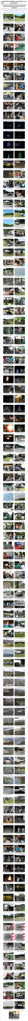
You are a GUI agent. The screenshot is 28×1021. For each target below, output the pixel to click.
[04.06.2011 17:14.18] (19, 627)
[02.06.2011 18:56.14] (8, 89)
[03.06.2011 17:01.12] (8, 304)
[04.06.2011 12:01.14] (19, 519)
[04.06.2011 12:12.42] (19, 549)
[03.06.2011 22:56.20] (8, 383)
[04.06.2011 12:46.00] (8, 578)
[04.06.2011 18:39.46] (8, 793)
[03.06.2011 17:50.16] (8, 324)
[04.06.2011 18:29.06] (8, 735)
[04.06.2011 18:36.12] (8, 774)
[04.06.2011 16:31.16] (8, 627)
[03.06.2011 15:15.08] (8, 295)
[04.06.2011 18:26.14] (19, 705)
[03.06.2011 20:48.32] (19, 363)
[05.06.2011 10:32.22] (19, 920)
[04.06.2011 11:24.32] (19, 490)
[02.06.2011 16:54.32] (19, 40)
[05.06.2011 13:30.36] (19, 989)
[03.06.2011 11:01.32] (19, 207)
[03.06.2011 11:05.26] (19, 216)
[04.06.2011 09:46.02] (19, 451)
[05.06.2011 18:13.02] (19, 1008)
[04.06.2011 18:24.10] (8, 695)
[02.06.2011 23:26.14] (8, 177)
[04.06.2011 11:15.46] (19, 480)
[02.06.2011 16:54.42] (8, 50)
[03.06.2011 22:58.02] (8, 392)
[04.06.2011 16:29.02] (8, 617)
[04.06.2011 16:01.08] (8, 607)
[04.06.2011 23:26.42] (19, 871)
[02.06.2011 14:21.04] (19, 21)
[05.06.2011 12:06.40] (8, 989)
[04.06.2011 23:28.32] (8, 891)
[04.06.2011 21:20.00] (8, 823)
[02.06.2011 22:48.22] (8, 128)
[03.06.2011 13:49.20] (19, 236)
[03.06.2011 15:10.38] (8, 285)
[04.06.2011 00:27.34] (8, 422)
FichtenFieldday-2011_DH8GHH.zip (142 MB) (17, 10)
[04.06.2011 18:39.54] (19, 793)
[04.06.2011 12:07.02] (19, 539)
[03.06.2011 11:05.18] (8, 216)
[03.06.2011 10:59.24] (19, 197)
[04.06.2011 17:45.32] (8, 647)
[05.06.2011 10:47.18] (8, 969)
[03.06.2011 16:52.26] (19, 295)
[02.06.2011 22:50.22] (8, 138)
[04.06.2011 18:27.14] (8, 715)
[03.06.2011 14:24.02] (8, 246)
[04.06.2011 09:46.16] (8, 461)
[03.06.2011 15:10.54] (19, 285)
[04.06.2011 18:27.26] (19, 715)
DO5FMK (15, 12)
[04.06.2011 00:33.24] (19, 431)
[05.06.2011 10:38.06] (8, 959)
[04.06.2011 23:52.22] (8, 901)
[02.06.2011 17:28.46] (19, 60)
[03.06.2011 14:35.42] (8, 256)
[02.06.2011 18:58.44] (8, 99)
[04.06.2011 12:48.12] (19, 578)
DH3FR (12, 12)
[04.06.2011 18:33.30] (8, 754)
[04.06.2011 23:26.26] (8, 871)
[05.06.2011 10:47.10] (19, 959)
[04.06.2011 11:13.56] (8, 471)
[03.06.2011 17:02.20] (19, 304)
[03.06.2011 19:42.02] (8, 343)
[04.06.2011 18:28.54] (8, 725)
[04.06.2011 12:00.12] (8, 519)
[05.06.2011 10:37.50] (19, 950)
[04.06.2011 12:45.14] (8, 568)
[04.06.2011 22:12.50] (19, 862)
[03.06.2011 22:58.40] (19, 392)
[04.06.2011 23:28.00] (8, 881)
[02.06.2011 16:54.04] (8, 40)
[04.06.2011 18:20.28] (19, 666)
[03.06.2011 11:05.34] (8, 226)
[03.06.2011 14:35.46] (19, 256)
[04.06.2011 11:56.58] (8, 500)
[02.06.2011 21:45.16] (19, 99)
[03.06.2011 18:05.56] (19, 324)
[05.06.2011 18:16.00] (14, 1018)
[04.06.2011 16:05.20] (19, 607)
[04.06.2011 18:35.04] (19, 764)
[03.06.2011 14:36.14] (8, 265)
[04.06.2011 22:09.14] (8, 842)
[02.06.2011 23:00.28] (19, 168)
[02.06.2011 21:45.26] (8, 109)
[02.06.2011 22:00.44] (8, 119)
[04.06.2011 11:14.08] (19, 471)
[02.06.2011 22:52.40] (19, 148)
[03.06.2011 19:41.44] (19, 334)
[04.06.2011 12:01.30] (8, 529)
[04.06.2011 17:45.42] (19, 647)
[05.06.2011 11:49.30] (19, 969)
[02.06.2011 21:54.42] (19, 109)
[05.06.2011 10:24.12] (8, 911)
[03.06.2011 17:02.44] (8, 314)
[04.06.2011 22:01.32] (8, 832)
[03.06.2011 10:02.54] (19, 177)
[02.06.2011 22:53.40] (8, 158)
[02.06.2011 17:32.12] (8, 70)
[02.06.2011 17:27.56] (19, 50)
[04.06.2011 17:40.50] (19, 637)
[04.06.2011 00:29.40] (19, 422)
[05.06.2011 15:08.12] (8, 999)
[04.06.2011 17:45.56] (8, 656)
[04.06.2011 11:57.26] (8, 510)
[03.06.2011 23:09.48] (8, 412)
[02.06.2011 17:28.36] (8, 60)
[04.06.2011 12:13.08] (8, 559)
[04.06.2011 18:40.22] (8, 803)
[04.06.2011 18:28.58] (19, 725)
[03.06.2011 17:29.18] (19, 314)
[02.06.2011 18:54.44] (19, 80)
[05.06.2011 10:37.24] (8, 950)
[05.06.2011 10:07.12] (19, 901)
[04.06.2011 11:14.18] (8, 480)
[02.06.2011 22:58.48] (8, 168)
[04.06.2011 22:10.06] (8, 852)
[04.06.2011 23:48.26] (19, 891)
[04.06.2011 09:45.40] (8, 451)
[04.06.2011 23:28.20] (19, 881)
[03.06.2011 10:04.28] (19, 187)
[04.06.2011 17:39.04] (8, 637)
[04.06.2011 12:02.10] (19, 529)
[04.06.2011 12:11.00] (8, 549)
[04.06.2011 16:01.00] (19, 598)
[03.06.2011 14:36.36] (19, 265)
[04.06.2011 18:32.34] (19, 744)
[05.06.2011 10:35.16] (19, 930)
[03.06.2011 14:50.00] (8, 275)
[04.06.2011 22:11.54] (19, 852)
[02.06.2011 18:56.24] (19, 89)
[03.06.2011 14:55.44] (19, 275)
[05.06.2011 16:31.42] (19, 999)
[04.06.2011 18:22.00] (19, 676)
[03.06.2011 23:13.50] (19, 412)
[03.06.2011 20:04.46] (8, 363)
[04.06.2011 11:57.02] (19, 500)
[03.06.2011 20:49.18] (8, 373)
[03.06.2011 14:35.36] (19, 246)
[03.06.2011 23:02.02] (8, 402)
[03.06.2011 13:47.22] (19, 226)
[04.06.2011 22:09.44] (19, 842)
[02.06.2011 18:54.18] (19, 70)
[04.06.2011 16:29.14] (19, 617)
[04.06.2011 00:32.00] (8, 431)
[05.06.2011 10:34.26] (8, 930)
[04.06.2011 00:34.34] (8, 441)
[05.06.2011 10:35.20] (19, 940)
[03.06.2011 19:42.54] (19, 353)
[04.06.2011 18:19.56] (8, 666)
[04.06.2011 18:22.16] (8, 686)
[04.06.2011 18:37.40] (19, 774)
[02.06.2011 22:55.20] (19, 158)
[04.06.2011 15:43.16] (19, 588)
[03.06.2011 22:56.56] (19, 383)
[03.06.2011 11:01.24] (8, 207)
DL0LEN (23, 12)
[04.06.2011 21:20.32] (19, 823)
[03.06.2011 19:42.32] (8, 353)
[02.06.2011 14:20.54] (8, 21)
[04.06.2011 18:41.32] (19, 803)
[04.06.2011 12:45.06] (19, 559)
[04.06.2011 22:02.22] (19, 832)
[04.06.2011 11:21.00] (8, 490)
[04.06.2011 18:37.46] (8, 783)
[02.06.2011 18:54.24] (8, 80)
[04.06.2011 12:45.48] (19, 568)
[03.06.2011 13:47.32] (8, 236)
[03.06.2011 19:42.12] (19, 343)
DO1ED (19, 12)
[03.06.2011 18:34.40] (8, 334)
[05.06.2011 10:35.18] (8, 940)
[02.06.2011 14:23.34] (8, 31)
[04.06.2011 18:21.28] (8, 676)
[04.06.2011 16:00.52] (8, 598)
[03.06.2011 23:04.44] (19, 402)
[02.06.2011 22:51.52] (8, 148)
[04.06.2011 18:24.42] (19, 695)
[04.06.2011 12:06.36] (8, 539)
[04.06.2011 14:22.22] (8, 588)
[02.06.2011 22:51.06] (19, 138)
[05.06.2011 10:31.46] (19, 911)
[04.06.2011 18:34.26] (19, 754)
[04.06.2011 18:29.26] (19, 735)
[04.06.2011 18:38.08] (19, 783)
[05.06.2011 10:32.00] (8, 920)
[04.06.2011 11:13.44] (19, 461)
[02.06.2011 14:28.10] (19, 31)
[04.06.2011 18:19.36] (19, 656)
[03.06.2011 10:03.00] (8, 187)
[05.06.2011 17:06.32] (8, 1008)
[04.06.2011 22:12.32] (8, 862)
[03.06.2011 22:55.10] (19, 373)
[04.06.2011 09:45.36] (19, 441)
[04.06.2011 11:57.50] (19, 510)
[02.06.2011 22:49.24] (19, 128)
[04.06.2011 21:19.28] (19, 813)
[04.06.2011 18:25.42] (8, 705)
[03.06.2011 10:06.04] (8, 197)
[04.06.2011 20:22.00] (8, 813)
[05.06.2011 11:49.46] (8, 979)
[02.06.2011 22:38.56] (19, 119)
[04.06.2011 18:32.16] (8, 744)
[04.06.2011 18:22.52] (19, 686)
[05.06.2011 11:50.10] (19, 979)
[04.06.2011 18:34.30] (8, 764)
